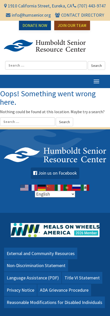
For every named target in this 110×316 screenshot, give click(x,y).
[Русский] (76, 187)
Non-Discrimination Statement (36, 265)
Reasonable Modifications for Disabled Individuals (54, 302)
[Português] (68, 187)
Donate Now (35, 25)
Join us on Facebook (57, 173)
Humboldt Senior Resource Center (45, 45)
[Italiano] (59, 187)
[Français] (33, 187)
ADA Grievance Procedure (64, 290)
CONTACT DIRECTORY (82, 15)
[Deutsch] (42, 187)
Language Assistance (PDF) (33, 278)
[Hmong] (50, 187)
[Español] (85, 187)
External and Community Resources (41, 253)
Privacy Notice (20, 290)
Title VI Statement (82, 278)
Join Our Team (72, 25)
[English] (24, 187)
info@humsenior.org (31, 15)
